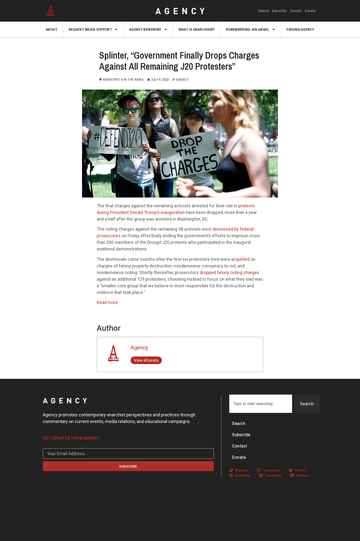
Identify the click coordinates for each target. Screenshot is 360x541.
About (52, 29)
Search (263, 11)
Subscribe (279, 11)
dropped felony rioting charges (229, 272)
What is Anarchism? (197, 29)
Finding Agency (300, 29)
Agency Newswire (145, 29)
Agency (139, 347)
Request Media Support (90, 29)
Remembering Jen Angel (247, 29)
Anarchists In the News (123, 79)
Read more (107, 302)
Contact (296, 11)
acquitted (240, 259)
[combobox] (260, 404)
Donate (310, 11)
